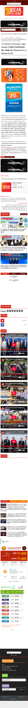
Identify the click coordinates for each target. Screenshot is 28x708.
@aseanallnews (5, 541)
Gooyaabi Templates (21, 699)
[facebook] (12, 1)
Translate (7, 691)
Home (2, 38)
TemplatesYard (5, 699)
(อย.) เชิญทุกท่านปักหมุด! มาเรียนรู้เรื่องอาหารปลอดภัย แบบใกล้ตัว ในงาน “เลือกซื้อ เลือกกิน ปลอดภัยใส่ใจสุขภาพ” (13, 231)
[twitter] (16, 655)
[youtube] (15, 1)
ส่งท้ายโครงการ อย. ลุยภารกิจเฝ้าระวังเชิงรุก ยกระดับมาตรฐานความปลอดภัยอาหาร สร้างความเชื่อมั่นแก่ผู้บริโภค (16, 528)
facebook (22, 273)
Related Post (5, 214)
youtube (15, 187)
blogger (5, 273)
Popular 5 (5, 501)
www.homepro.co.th (8, 147)
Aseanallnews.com (13, 697)
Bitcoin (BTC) (13, 570)
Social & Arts (21, 33)
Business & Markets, (17, 57)
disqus (14, 273)
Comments (23, 501)
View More (24, 214)
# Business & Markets (9, 157)
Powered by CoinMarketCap (14, 581)
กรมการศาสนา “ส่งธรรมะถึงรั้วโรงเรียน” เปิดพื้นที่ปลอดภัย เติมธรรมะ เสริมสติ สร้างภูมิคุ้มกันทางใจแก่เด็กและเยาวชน (17, 515)
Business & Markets (9, 38)
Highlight (14, 501)
